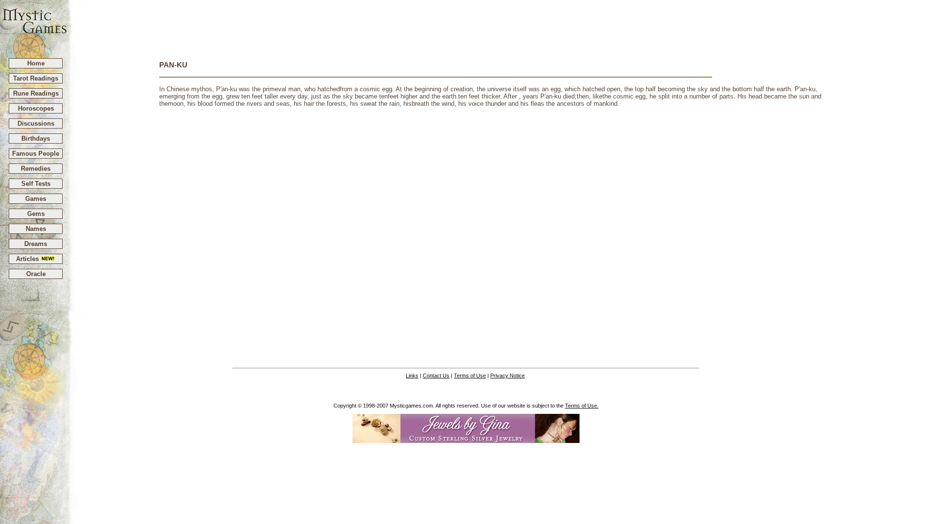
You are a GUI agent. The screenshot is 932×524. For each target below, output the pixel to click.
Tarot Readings (35, 78)
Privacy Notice (507, 375)
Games (35, 198)
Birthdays (35, 138)
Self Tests (35, 183)
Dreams (35, 243)
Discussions (35, 123)
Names (36, 228)
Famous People (35, 153)
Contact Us (436, 375)
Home (36, 63)
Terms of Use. (582, 406)
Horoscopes (36, 108)
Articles (28, 258)
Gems (36, 213)
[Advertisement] (500, 25)
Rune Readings (36, 93)
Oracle (36, 274)
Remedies (35, 168)
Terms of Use (470, 375)
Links (412, 375)
